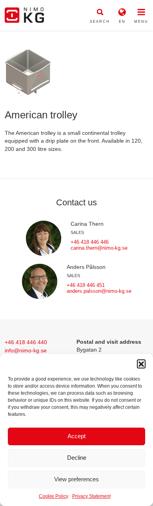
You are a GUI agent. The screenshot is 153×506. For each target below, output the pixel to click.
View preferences (76, 479)
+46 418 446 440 (26, 342)
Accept (76, 436)
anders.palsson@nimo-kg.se (99, 291)
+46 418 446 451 (86, 285)
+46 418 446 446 (90, 242)
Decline (76, 457)
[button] (141, 364)
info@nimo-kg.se (26, 350)
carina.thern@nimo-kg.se (99, 248)
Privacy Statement (91, 496)
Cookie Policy (53, 496)
